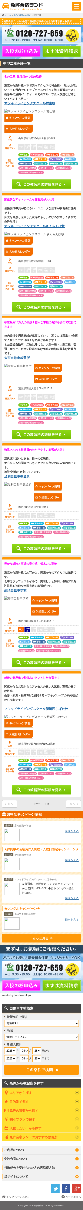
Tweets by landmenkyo (15, 995)
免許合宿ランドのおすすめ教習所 (33, 1137)
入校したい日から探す (26, 1128)
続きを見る (72, 831)
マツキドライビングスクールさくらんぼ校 (34, 226)
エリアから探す (21, 1093)
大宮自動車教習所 (17, 358)
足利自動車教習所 (17, 476)
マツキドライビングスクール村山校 (29, 103)
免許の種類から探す (24, 1110)
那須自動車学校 (15, 590)
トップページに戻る (17, 1196)
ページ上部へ (73, 1196)
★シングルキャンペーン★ (22, 908)
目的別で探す (19, 1101)
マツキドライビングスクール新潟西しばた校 (36, 708)
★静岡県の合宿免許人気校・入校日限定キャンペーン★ (41, 849)
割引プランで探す (22, 1119)
